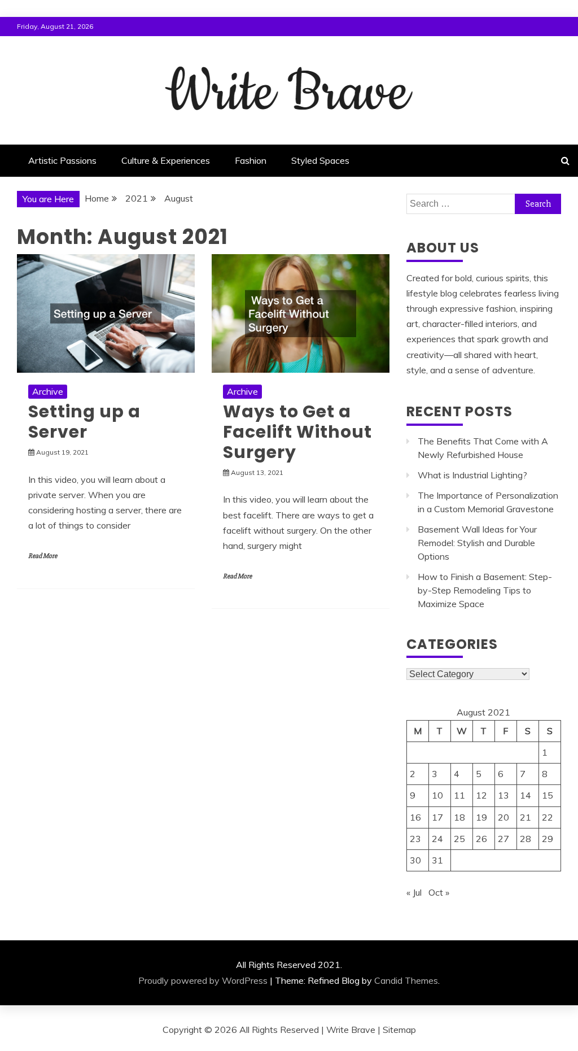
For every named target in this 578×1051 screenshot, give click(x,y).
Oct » (438, 892)
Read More (42, 556)
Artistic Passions (62, 160)
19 (481, 817)
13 (503, 795)
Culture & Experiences (165, 160)
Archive (47, 391)
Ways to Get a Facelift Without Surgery (297, 431)
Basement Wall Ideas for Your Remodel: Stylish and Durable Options (477, 543)
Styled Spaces (320, 160)
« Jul (414, 892)
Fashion (250, 160)
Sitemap (399, 1029)
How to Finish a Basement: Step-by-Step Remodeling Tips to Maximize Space (485, 590)
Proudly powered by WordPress (203, 980)
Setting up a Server (84, 421)
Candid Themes (406, 980)
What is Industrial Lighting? (472, 475)
